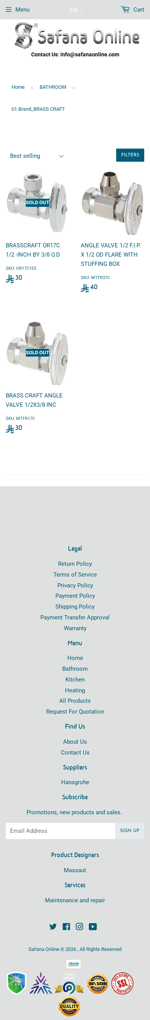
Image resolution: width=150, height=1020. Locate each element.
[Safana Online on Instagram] (79, 927)
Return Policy (75, 563)
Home (18, 87)
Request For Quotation (75, 711)
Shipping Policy (75, 606)
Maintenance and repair (75, 900)
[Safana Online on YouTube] (93, 927)
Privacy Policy (75, 585)
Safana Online (43, 949)
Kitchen (75, 679)
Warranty (75, 628)
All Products (75, 700)
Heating (75, 690)
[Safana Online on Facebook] (66, 927)
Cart (138, 9)
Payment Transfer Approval (75, 617)
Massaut (75, 870)
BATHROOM (53, 87)
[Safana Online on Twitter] (53, 927)
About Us (75, 741)
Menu (22, 9)
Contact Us (75, 752)
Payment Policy (75, 595)
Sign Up (129, 831)
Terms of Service (75, 574)
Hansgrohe (75, 782)
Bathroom (75, 668)
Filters (130, 155)
